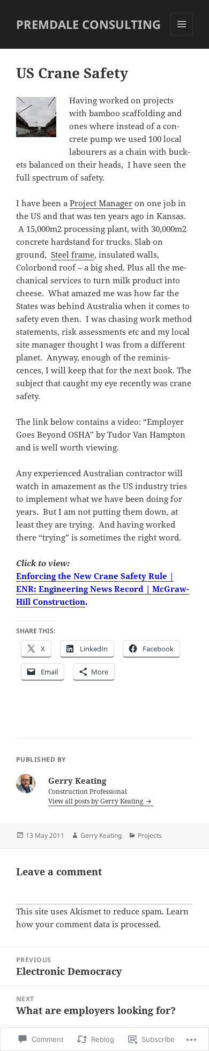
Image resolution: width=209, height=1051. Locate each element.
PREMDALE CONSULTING (88, 24)
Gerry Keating (101, 835)
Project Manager (101, 203)
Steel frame (72, 254)
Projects (150, 835)
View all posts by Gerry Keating (96, 801)
